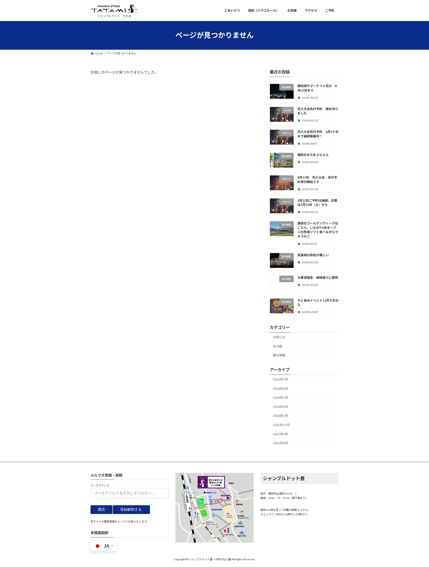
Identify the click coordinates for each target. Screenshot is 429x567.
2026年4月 (280, 406)
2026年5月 (280, 397)
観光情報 (279, 355)
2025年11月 (281, 425)
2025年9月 (280, 434)
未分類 (277, 346)
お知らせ (279, 337)
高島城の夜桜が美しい (313, 255)
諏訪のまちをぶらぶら (313, 154)
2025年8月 (280, 443)
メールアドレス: (100, 485)
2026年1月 (280, 416)
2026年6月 (280, 388)
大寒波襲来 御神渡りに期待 (317, 277)
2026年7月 (280, 379)
